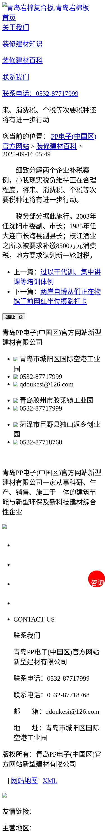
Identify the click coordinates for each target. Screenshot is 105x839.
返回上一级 (13, 317)
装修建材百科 (56, 146)
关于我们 (29, 545)
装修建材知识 (36, 564)
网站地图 (24, 780)
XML (50, 780)
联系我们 (29, 603)
